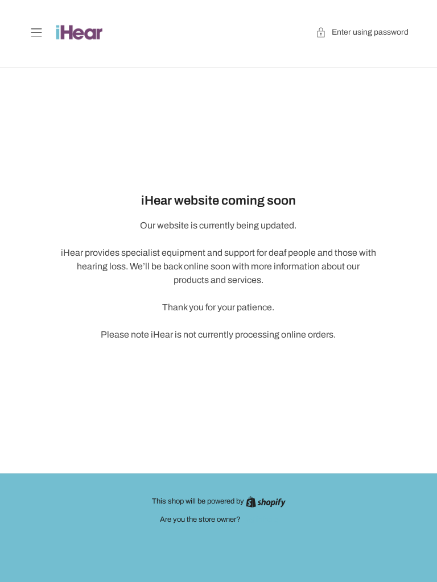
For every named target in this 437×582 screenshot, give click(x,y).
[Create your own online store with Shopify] (266, 501)
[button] (362, 32)
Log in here (260, 519)
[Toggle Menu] (36, 32)
